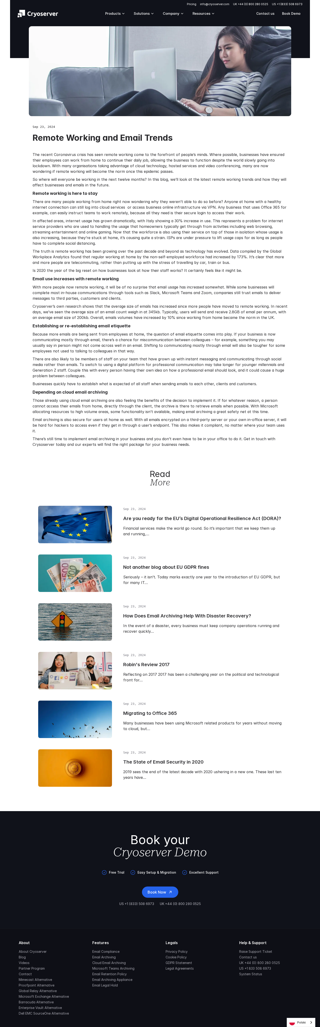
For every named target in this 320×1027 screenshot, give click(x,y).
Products (113, 13)
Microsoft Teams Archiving (113, 968)
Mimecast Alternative (35, 980)
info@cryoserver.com (214, 4)
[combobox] (301, 1022)
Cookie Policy (176, 957)
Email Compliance (105, 951)
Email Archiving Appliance (112, 980)
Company (171, 13)
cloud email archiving (88, 400)
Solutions (142, 13)
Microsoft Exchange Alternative (44, 996)
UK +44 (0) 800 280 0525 (250, 4)
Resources (201, 13)
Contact (25, 974)
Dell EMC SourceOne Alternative (44, 1013)
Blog (22, 957)
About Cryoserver (33, 951)
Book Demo (291, 13)
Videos (24, 963)
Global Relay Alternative (38, 991)
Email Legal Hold (105, 985)
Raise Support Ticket (255, 951)
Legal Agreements (180, 968)
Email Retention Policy (109, 974)
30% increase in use (193, 220)
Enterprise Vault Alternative (40, 1008)
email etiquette (188, 334)
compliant (213, 425)
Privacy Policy (177, 951)
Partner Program (32, 968)
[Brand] (38, 13)
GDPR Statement (179, 963)
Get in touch (255, 438)
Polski (301, 1022)
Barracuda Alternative (36, 1002)
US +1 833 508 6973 (255, 968)
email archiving (101, 438)
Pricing (191, 4)
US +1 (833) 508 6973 (287, 4)
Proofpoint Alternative (36, 985)
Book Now (157, 892)
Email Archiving (104, 957)
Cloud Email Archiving (109, 963)
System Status (250, 974)
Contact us (265, 13)
